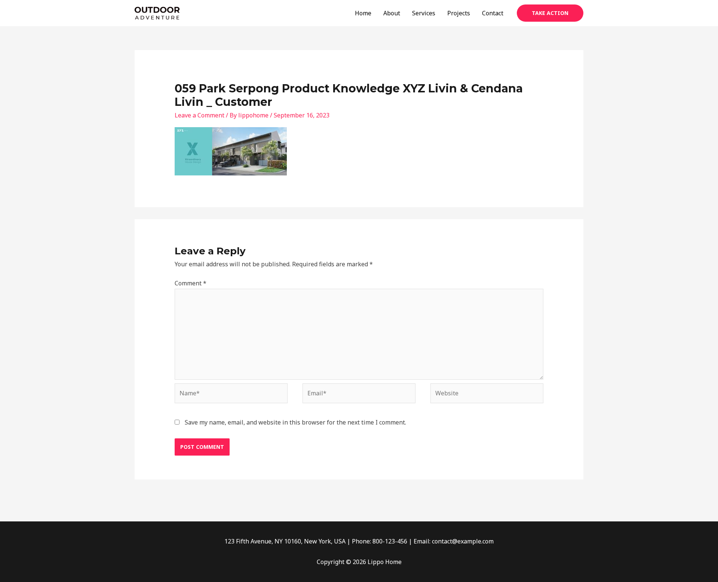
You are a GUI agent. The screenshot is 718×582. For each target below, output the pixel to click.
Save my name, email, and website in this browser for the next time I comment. (295, 422)
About (391, 13)
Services (423, 13)
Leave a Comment (199, 115)
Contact (492, 13)
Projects (458, 13)
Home (363, 13)
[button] (550, 13)
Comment (190, 283)
